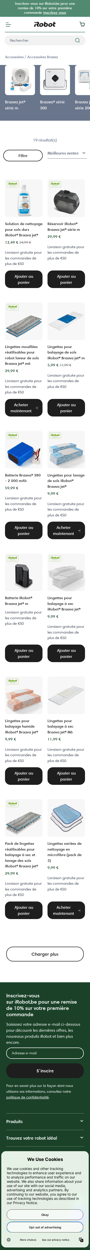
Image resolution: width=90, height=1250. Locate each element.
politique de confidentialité (27, 1097)
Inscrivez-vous (54, 12)
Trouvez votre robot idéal (31, 1138)
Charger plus (45, 954)
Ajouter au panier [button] (23, 279)
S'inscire (45, 1071)
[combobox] (45, 40)
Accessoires (15, 57)
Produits (14, 1121)
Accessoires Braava (42, 57)
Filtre (23, 155)
